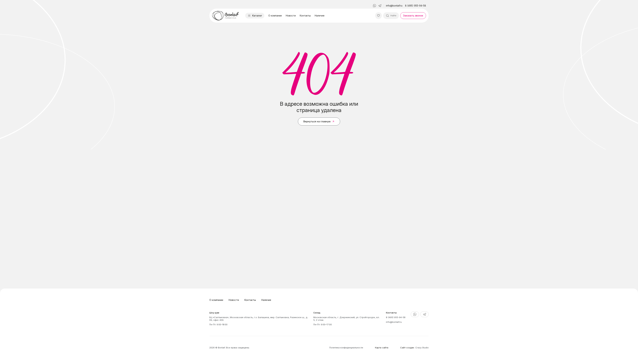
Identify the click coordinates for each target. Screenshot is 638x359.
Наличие (319, 15)
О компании (275, 15)
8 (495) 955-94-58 (415, 5)
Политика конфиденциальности (346, 347)
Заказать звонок (413, 15)
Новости (291, 15)
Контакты (305, 15)
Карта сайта (381, 347)
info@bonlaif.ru (394, 5)
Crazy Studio (422, 347)
